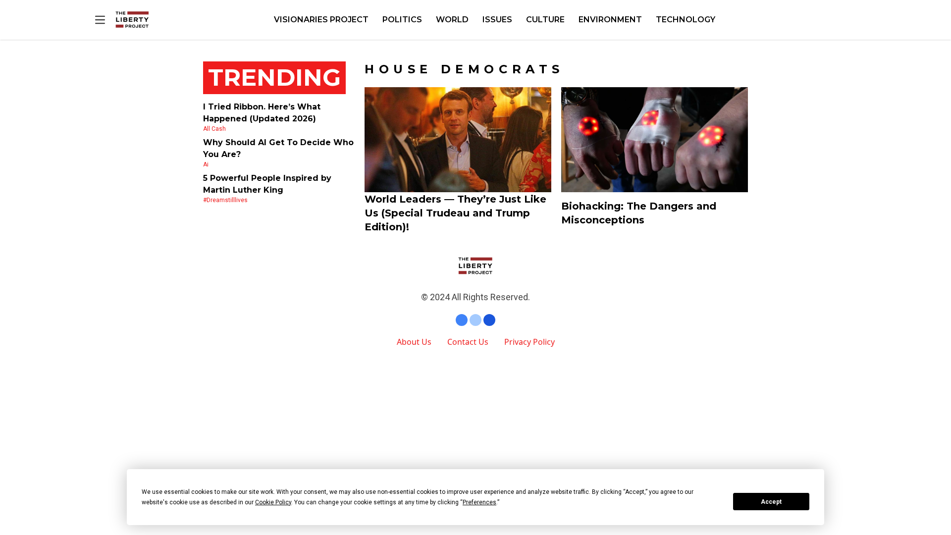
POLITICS (402, 19)
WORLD (452, 19)
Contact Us (467, 341)
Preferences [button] (479, 502)
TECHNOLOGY (685, 19)
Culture (545, 19)
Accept (771, 501)
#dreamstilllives (225, 200)
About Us (414, 341)
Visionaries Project (321, 19)
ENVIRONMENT (610, 19)
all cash (214, 128)
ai (206, 164)
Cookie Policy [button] (273, 502)
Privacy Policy (529, 341)
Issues (497, 19)
